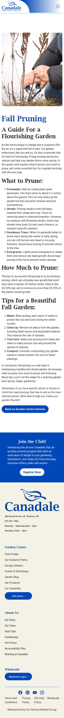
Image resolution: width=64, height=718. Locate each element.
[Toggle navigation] (57, 6)
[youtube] (35, 692)
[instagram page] (42, 692)
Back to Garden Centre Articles (25, 409)
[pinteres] (28, 692)
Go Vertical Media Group (41, 709)
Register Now (32, 472)
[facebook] (20, 692)
